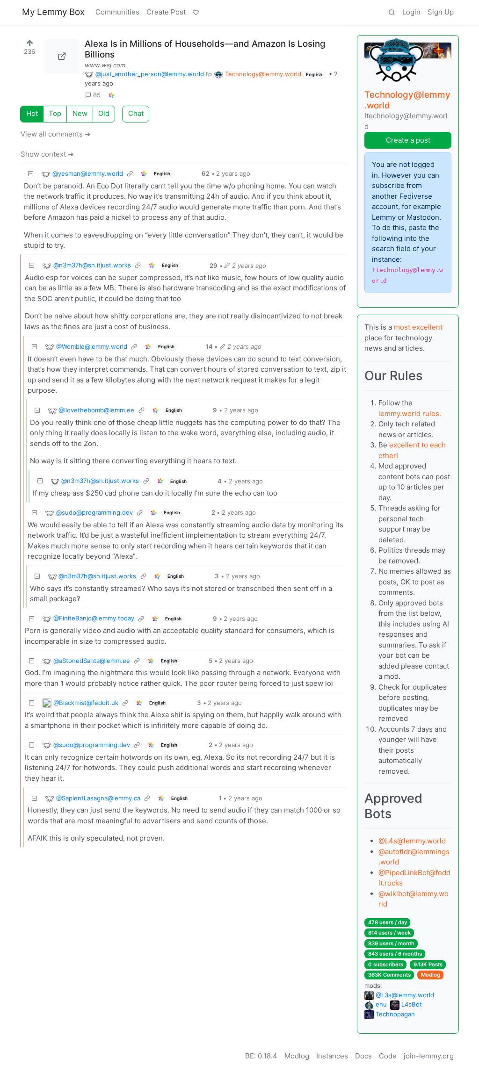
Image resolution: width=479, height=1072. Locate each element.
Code (388, 1055)
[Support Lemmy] (195, 13)
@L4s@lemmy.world (412, 840)
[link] (111, 95)
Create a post (408, 140)
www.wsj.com (105, 65)
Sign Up (441, 11)
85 (97, 95)
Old (103, 113)
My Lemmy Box (53, 12)
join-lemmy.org (429, 1055)
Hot (32, 113)
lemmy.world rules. (409, 413)
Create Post (166, 11)
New (80, 113)
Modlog (430, 974)
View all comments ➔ (56, 134)
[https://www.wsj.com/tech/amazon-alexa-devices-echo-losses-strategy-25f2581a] (62, 56)
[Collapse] (31, 174)
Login (411, 11)
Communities (117, 11)
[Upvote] (30, 41)
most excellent (418, 327)
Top (55, 113)
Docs (363, 1055)
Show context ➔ (47, 154)
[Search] (392, 13)
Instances (332, 1055)
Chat (136, 113)
